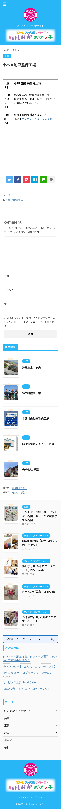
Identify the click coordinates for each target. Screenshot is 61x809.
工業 (8, 194)
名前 (7, 275)
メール (9, 289)
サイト (7, 303)
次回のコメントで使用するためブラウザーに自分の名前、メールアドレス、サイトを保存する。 (29, 321)
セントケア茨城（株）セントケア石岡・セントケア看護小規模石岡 (39, 516)
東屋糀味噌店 (19, 488)
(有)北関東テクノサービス (38, 444)
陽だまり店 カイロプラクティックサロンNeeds (27, 674)
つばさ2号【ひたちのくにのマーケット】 (28, 688)
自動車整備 (17, 200)
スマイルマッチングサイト (30, 797)
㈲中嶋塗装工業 (31, 393)
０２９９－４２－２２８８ (37, 118)
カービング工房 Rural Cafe (39, 591)
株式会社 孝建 (30, 469)
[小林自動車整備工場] (34, 179)
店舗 (8, 200)
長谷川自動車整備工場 (35, 418)
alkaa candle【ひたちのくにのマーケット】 (30, 666)
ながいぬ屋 (18, 492)
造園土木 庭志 (31, 367)
